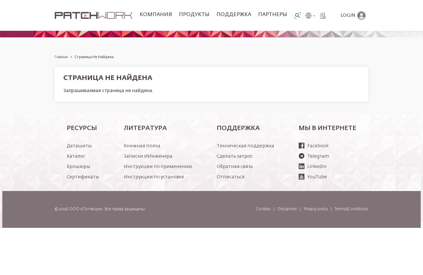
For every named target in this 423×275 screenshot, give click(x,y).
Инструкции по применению (158, 167)
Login (347, 15)
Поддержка (233, 14)
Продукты (194, 14)
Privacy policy (316, 209)
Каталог (76, 156)
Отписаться (231, 177)
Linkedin (316, 167)
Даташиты (79, 146)
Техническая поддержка (245, 146)
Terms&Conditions (351, 209)
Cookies (263, 209)
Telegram (318, 156)
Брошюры (78, 167)
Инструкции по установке (154, 177)
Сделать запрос (235, 156)
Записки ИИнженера (148, 156)
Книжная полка (142, 146)
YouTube (317, 177)
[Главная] (93, 15)
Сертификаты (83, 177)
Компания (156, 14)
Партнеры (272, 14)
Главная (61, 57)
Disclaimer (287, 209)
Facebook (318, 146)
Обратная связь (235, 167)
